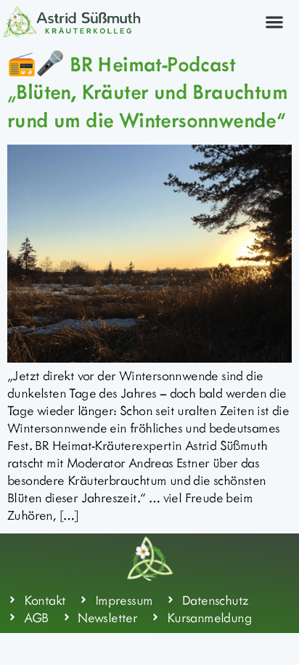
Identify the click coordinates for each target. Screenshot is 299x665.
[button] (274, 21)
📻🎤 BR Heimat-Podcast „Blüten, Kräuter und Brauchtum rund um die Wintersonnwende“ (147, 91)
